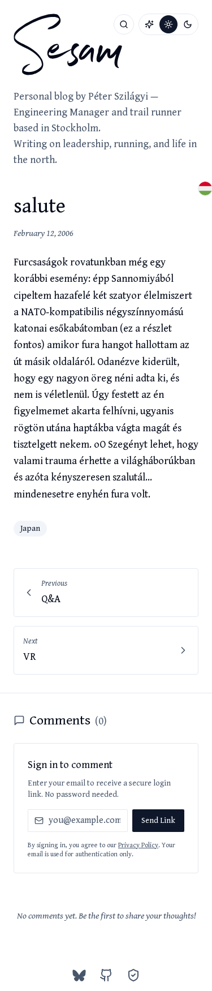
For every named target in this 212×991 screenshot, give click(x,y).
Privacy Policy (138, 845)
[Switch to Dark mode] (188, 24)
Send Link (158, 820)
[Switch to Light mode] (168, 24)
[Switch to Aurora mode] (149, 24)
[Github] (106, 975)
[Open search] (124, 24)
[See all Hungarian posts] (205, 188)
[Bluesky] (79, 975)
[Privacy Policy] (133, 975)
